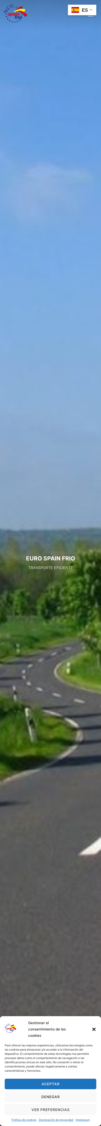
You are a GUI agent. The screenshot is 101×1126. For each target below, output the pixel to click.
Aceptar (51, 1084)
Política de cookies (24, 1120)
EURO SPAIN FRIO (50, 558)
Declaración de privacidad (56, 1120)
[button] (94, 1029)
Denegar (50, 1097)
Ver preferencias (50, 1109)
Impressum (83, 1120)
